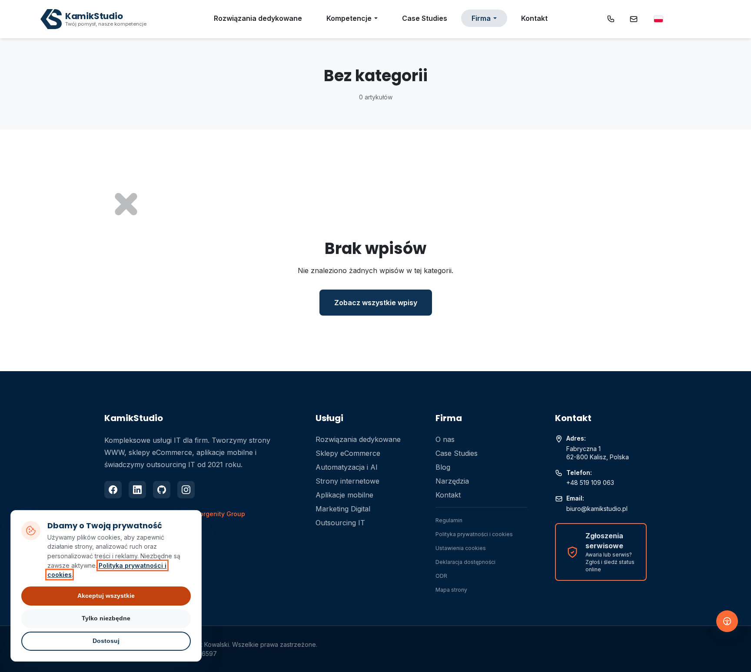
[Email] (633, 19)
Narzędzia (452, 481)
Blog (442, 467)
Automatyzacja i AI (347, 467)
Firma (481, 18)
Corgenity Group (220, 513)
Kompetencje (349, 18)
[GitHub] (161, 489)
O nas (445, 439)
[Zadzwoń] (611, 19)
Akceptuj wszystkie (106, 595)
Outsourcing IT (340, 522)
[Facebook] (113, 489)
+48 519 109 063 (590, 482)
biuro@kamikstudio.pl (597, 508)
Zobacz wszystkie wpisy (375, 302)
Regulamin (448, 520)
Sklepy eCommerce (348, 453)
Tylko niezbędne (106, 618)
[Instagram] (186, 489)
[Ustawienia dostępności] (727, 621)
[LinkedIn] (137, 489)
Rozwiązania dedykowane (258, 18)
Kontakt (534, 18)
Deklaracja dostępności (465, 562)
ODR (441, 576)
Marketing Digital (343, 508)
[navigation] (658, 19)
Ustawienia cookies (460, 548)
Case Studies (424, 18)
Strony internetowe (347, 481)
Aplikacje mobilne (344, 495)
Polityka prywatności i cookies (474, 534)
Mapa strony (451, 589)
